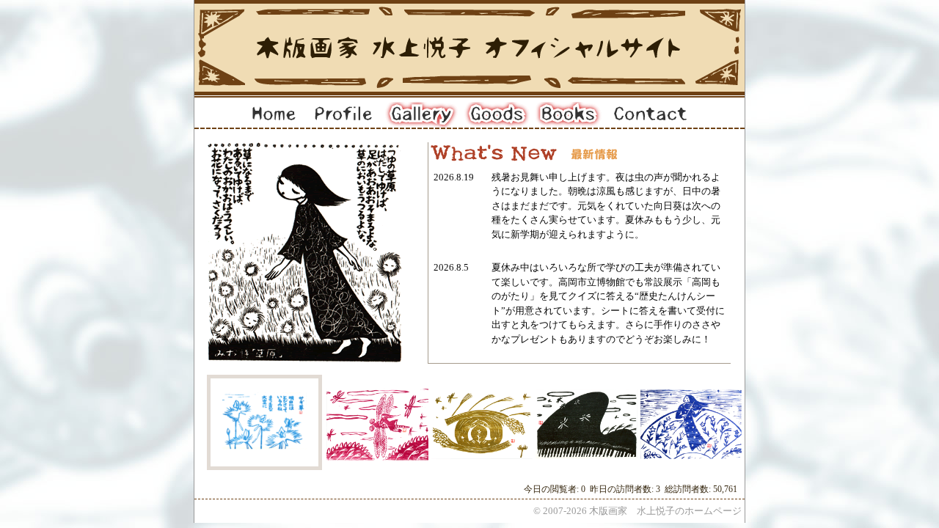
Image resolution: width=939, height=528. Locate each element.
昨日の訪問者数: (623, 489)
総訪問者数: (689, 489)
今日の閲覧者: (552, 489)
